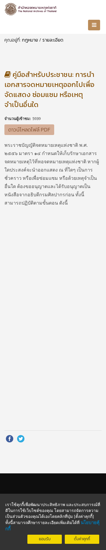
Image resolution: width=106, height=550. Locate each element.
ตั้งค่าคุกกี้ (82, 539)
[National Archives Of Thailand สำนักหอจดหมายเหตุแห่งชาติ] (30, 8)
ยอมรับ (45, 539)
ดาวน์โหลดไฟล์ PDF (29, 130)
